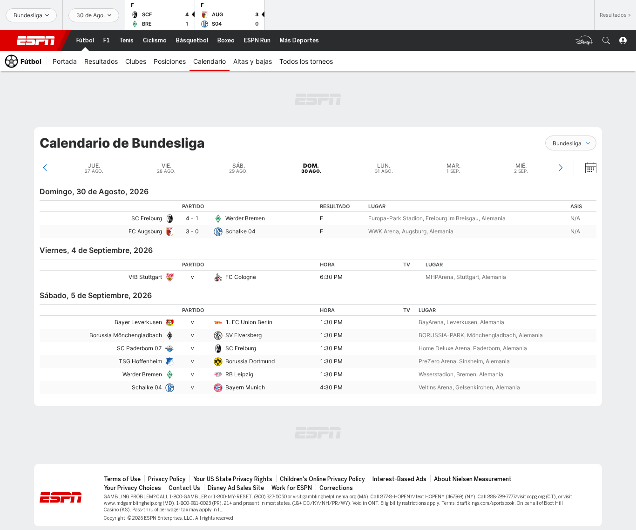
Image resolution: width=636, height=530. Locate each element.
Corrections (336, 488)
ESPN (36, 40)
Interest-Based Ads (399, 479)
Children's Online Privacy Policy (322, 479)
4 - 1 (192, 218)
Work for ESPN (291, 488)
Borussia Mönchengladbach (125, 335)
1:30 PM (331, 322)
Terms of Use (122, 479)
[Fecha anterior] (45, 167)
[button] (606, 40)
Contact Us (184, 488)
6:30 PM (331, 276)
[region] (318, 219)
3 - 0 (192, 231)
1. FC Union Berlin (248, 322)
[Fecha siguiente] (560, 167)
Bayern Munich (245, 387)
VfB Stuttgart (145, 276)
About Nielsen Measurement (473, 479)
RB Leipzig (239, 374)
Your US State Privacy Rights (232, 479)
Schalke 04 (240, 231)
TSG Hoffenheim (140, 361)
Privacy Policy (167, 479)
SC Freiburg (146, 218)
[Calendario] (584, 167)
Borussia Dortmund (250, 361)
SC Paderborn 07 (139, 348)
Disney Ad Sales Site (236, 488)
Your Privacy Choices (132, 488)
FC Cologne (240, 276)
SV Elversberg (243, 335)
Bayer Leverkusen (138, 322)
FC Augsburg (145, 231)
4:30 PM (331, 387)
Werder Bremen (245, 218)
